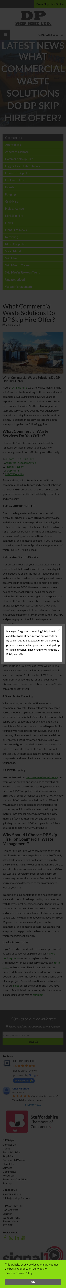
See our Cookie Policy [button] (18, 1273)
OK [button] (33, 1282)
